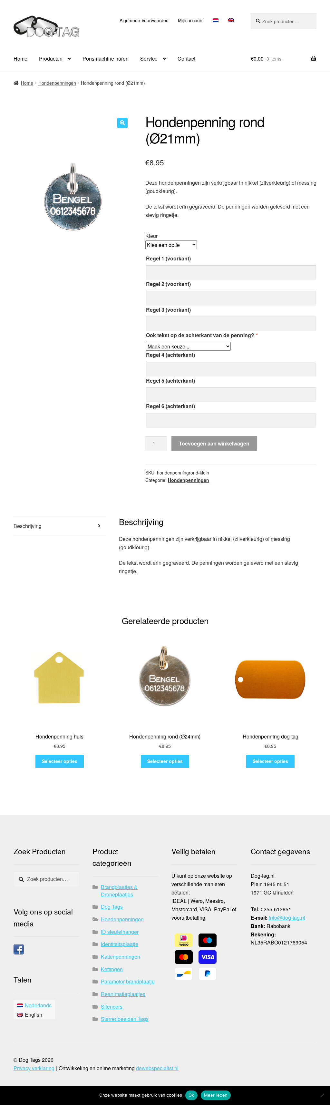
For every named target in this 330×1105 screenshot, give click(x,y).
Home (20, 58)
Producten (51, 58)
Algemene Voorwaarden (144, 20)
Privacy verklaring (34, 1068)
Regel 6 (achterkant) (170, 406)
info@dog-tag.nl (287, 917)
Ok (191, 1095)
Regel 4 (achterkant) (170, 354)
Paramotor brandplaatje (128, 981)
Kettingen (112, 969)
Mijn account (191, 20)
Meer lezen (216, 1095)
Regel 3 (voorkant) (168, 309)
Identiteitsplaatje (119, 944)
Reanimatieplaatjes (123, 994)
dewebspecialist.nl (157, 1068)
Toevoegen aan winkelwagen (214, 443)
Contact (186, 58)
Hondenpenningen (57, 83)
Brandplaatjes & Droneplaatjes (119, 890)
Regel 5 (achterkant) (170, 380)
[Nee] (322, 1095)
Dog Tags (112, 906)
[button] (122, 123)
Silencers (111, 1006)
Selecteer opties (59, 761)
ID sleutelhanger (120, 931)
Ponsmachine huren (105, 58)
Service (149, 58)
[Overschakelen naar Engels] (231, 20)
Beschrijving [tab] (28, 526)
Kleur (151, 236)
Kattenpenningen (120, 956)
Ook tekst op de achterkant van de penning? (201, 335)
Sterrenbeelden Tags (125, 1018)
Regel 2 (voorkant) (168, 284)
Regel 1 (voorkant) (168, 258)
